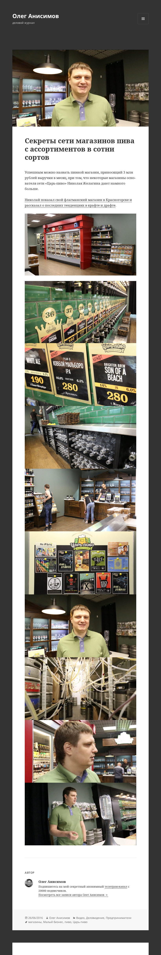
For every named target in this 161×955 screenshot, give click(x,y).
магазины (35, 922)
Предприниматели (118, 918)
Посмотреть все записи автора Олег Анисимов (71, 895)
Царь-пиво (80, 922)
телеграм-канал (116, 886)
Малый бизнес (53, 922)
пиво (68, 922)
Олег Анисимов (35, 16)
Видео (80, 918)
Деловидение (95, 918)
